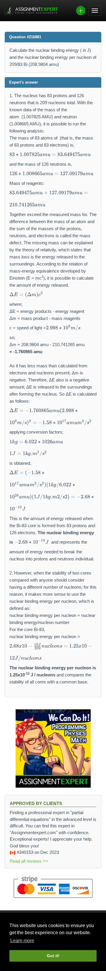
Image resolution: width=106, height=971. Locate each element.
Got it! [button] (53, 955)
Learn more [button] (22, 940)
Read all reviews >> (29, 861)
